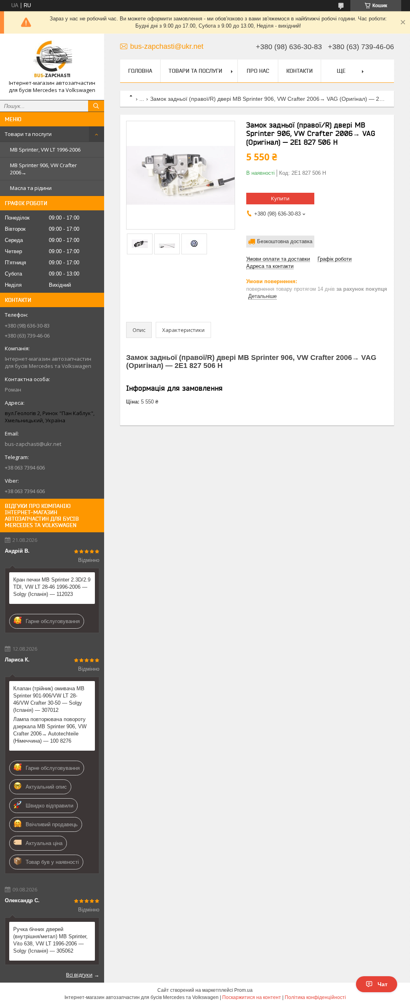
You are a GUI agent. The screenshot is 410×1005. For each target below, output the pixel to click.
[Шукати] (96, 106)
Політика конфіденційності (315, 997)
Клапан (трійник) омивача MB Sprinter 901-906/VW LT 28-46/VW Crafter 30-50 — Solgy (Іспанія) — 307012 (48, 699)
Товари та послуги (28, 134)
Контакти (299, 71)
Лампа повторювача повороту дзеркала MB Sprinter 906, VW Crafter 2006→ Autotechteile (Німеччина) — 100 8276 (49, 730)
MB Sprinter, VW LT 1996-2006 (45, 149)
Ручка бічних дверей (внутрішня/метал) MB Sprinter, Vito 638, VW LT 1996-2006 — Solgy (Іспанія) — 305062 (50, 940)
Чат (383, 984)
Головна (140, 71)
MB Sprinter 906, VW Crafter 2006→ (43, 169)
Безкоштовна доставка (284, 241)
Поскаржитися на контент (251, 997)
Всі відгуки (79, 974)
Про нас (258, 71)
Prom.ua (243, 990)
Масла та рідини (31, 188)
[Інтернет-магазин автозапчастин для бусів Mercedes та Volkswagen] (52, 60)
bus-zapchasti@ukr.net (33, 444)
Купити (280, 198)
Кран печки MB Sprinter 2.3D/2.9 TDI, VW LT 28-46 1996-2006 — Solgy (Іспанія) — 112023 (51, 587)
